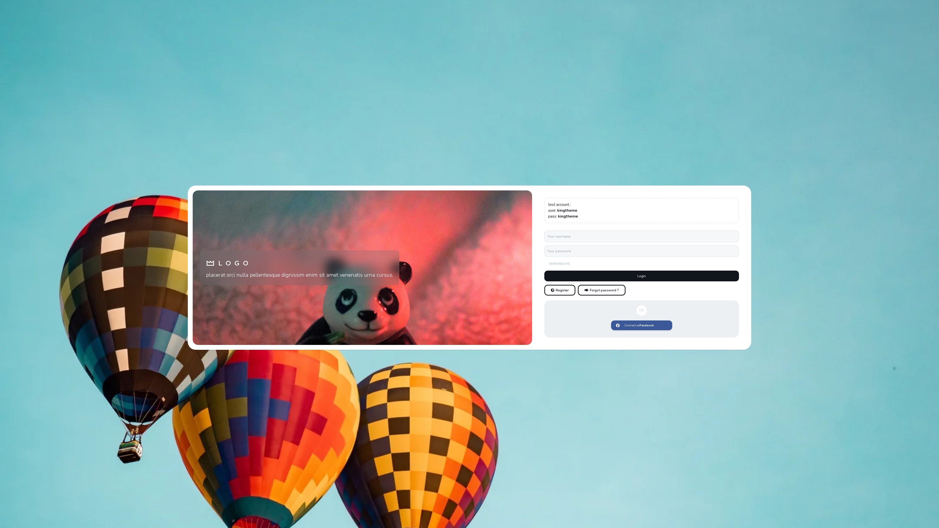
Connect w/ (639, 325)
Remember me (559, 264)
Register (562, 290)
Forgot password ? (604, 290)
